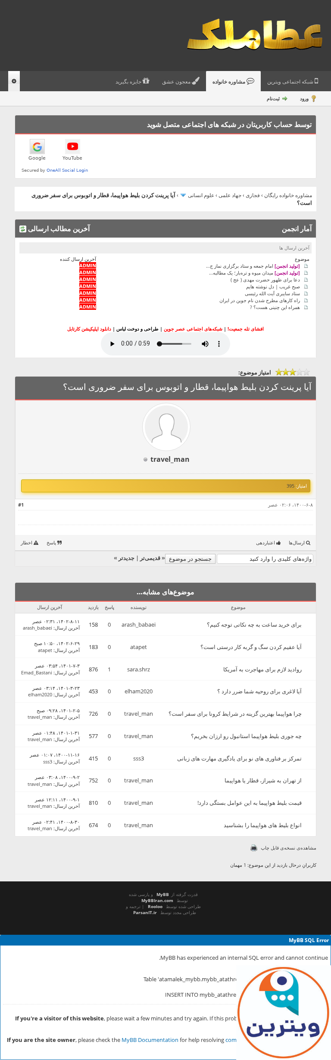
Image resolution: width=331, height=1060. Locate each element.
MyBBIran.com (157, 900)
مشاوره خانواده (229, 82)
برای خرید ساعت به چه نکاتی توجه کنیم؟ (254, 624)
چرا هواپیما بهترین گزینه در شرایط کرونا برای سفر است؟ (235, 713)
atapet (138, 647)
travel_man (170, 459)
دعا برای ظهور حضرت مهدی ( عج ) (265, 279)
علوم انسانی (201, 195)
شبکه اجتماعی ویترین (291, 82)
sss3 (138, 758)
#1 (21, 504)
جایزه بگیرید (129, 82)
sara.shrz (138, 669)
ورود (304, 98)
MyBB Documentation (150, 1040)
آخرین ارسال (67, 627)
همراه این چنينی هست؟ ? (275, 307)
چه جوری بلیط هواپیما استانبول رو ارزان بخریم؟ (246, 736)
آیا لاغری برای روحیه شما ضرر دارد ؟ (259, 691)
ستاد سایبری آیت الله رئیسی (272, 293)
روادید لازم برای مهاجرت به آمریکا (262, 669)
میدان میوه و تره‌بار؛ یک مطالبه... (254, 272)
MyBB (162, 894)
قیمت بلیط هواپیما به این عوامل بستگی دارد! (249, 803)
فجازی (253, 195)
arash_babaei (139, 624)
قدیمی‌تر (150, 558)
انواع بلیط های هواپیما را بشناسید (263, 825)
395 (290, 485)
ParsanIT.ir (145, 912)
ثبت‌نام (273, 98)
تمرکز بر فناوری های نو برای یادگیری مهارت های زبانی (239, 758)
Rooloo (155, 906)
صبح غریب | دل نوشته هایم (273, 286)
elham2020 (139, 691)
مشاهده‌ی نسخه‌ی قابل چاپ (288, 847)
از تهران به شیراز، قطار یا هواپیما (263, 780)
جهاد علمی (230, 195)
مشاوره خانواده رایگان (288, 195)
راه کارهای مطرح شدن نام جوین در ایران (259, 300)
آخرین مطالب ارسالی (58, 228)
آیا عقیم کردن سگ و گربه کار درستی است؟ (251, 647)
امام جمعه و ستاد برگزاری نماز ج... (253, 266)
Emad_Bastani (36, 672)
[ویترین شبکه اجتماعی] (283, 1012)
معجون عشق (177, 82)
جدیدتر (126, 558)
